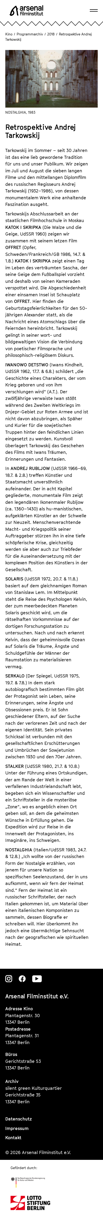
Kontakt (13, 1137)
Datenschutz (18, 1119)
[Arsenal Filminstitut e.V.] (26, 10)
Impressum (17, 1128)
